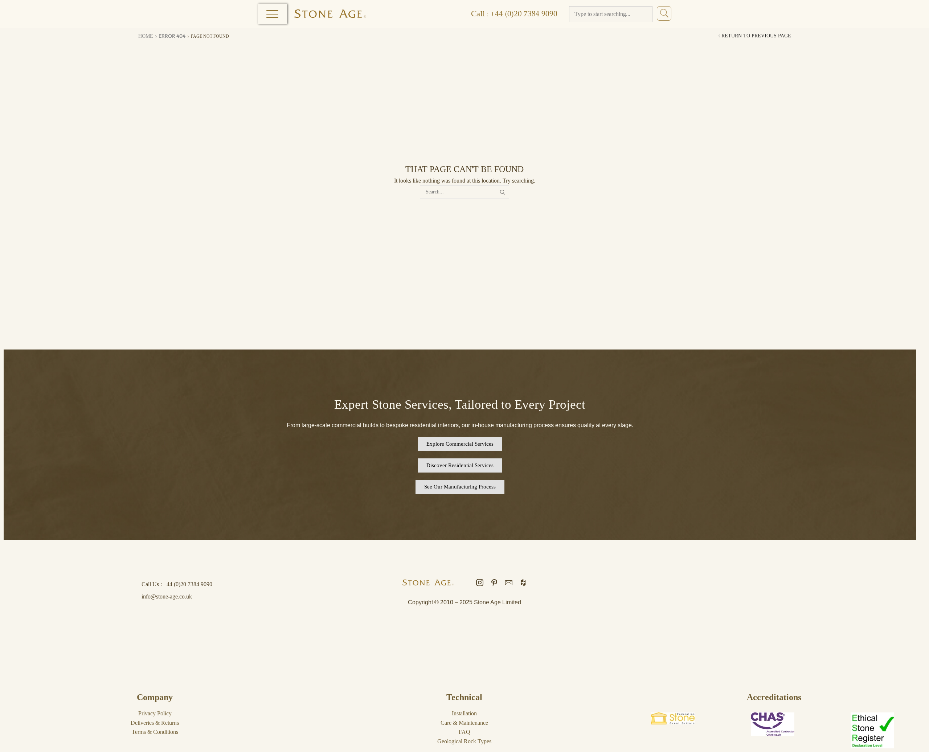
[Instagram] (479, 582)
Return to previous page (756, 35)
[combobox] (610, 14)
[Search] (664, 13)
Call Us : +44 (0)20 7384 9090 (177, 584)
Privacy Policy (155, 713)
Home (145, 36)
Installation (464, 713)
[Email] (508, 582)
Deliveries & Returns (155, 723)
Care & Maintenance (464, 723)
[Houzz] (523, 582)
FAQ (464, 732)
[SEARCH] (502, 192)
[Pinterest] (494, 582)
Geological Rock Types (464, 741)
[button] (460, 444)
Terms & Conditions (155, 732)
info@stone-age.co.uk (167, 596)
